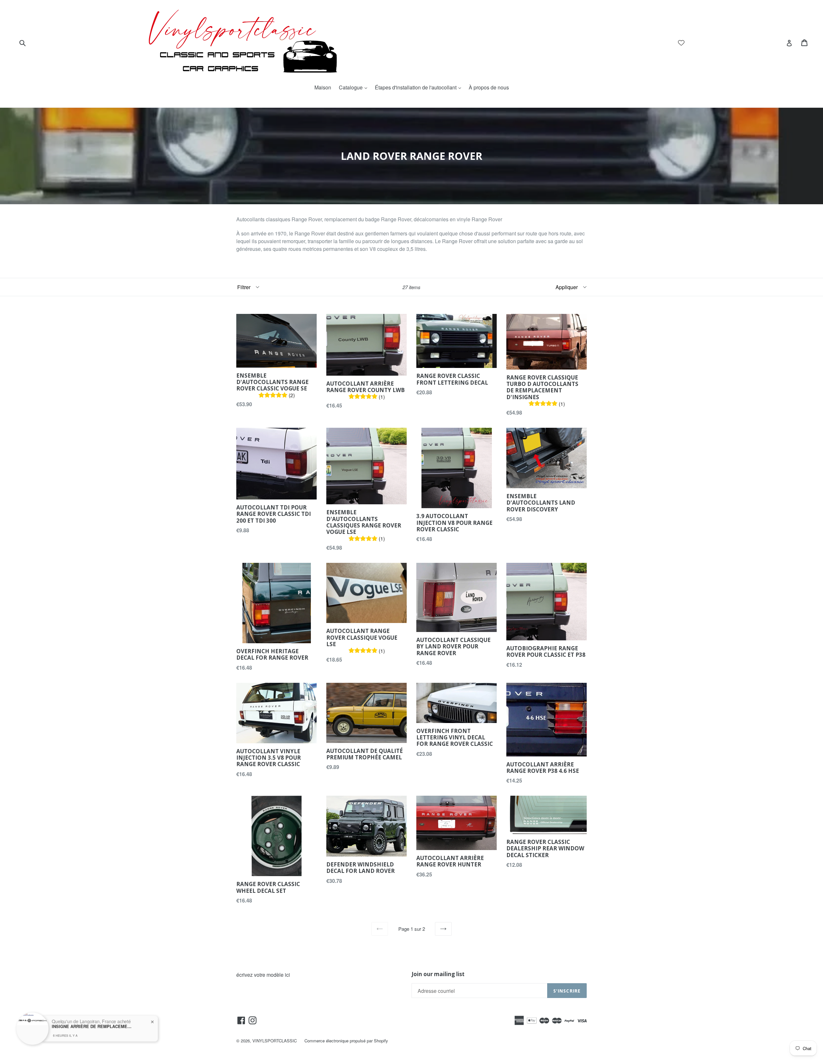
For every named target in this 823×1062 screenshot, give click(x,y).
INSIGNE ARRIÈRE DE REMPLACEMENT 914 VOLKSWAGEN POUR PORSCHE (92, 1022)
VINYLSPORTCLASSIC (274, 1041)
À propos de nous (489, 87)
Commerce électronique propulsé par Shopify (346, 1041)
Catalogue (354, 87)
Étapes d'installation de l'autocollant (419, 87)
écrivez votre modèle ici (263, 974)
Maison (322, 87)
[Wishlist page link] (681, 43)
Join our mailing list (438, 974)
